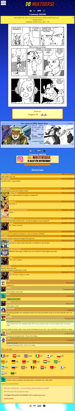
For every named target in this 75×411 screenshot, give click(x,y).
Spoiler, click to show (13, 299)
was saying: (14, 321)
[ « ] (39, 10)
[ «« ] (30, 11)
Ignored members (9, 398)
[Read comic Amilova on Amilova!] (45, 114)
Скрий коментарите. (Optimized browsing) (37, 165)
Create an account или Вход (10, 383)
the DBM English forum (38, 395)
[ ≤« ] (34, 11)
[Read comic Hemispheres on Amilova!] (42, 114)
